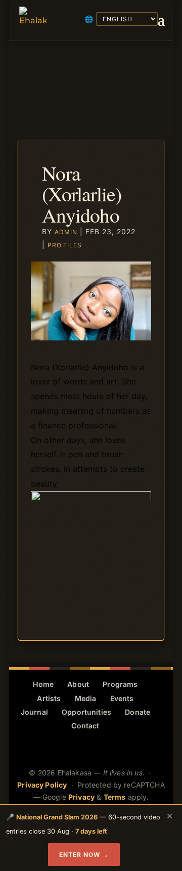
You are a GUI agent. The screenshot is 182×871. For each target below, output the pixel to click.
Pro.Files (65, 245)
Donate (137, 712)
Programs (120, 684)
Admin (66, 232)
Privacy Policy (42, 784)
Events (122, 698)
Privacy (81, 797)
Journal (34, 712)
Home (43, 684)
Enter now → (84, 854)
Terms (115, 797)
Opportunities (86, 712)
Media (86, 698)
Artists (49, 698)
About (78, 684)
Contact (85, 725)
